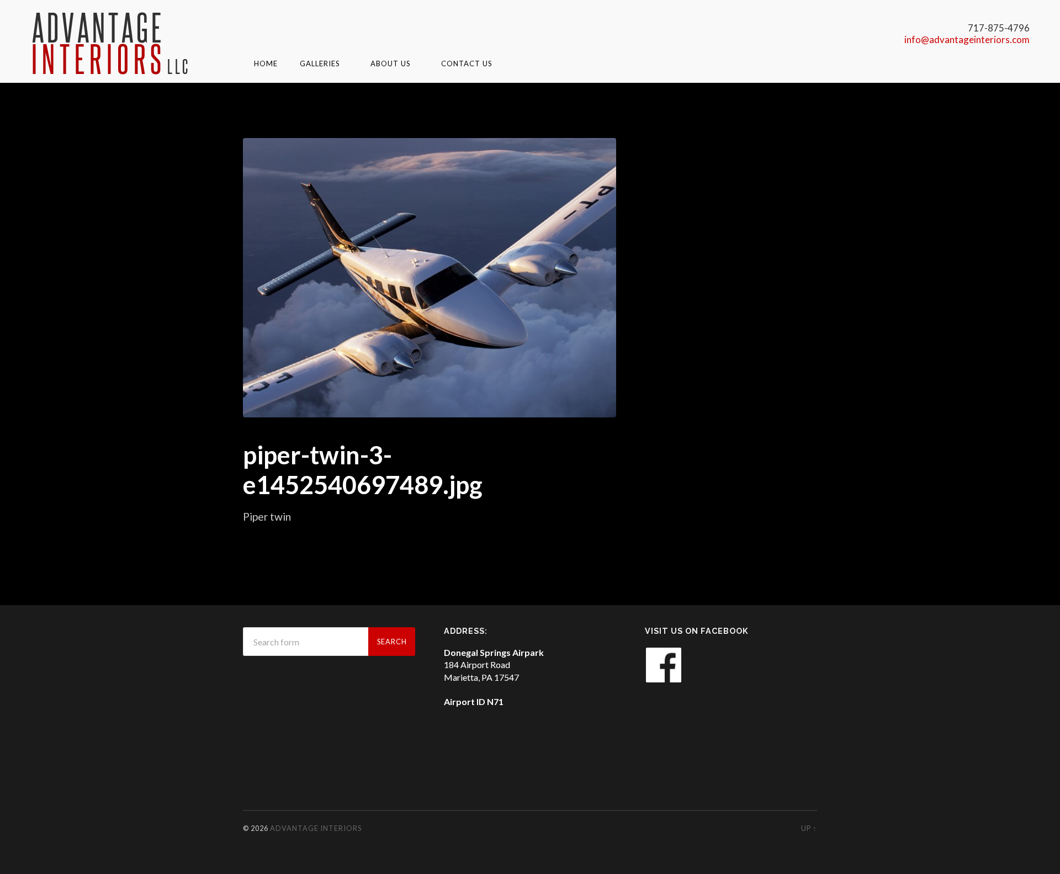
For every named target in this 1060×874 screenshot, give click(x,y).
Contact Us (466, 63)
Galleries (320, 63)
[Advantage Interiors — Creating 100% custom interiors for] (110, 42)
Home (266, 63)
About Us (390, 63)
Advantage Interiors (316, 828)
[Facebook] (663, 680)
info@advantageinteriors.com (967, 39)
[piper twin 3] (429, 277)
